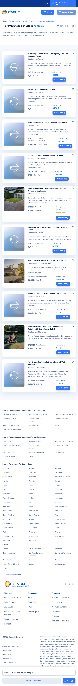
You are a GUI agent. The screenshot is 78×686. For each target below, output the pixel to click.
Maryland (58, 494)
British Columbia (35, 549)
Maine (31, 494)
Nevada (31, 506)
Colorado (58, 472)
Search (7, 673)
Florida (5, 481)
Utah (4, 532)
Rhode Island (34, 523)
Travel (31, 457)
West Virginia (59, 536)
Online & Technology (37, 452)
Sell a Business (10, 602)
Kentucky (58, 489)
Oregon (31, 519)
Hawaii (57, 481)
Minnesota (59, 498)
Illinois (31, 485)
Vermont (32, 532)
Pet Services (33, 425)
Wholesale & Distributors (11, 430)
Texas (57, 528)
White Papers (33, 611)
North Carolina (8, 515)
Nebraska (6, 506)
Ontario (57, 560)
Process (55, 616)
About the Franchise (60, 597)
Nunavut (32, 560)
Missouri (32, 502)
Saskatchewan (60, 564)
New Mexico (33, 511)
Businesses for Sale (16, 21)
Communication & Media (64, 414)
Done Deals (32, 602)
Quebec (32, 564)
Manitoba (58, 549)
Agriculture (6, 441)
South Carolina (60, 523)
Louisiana (6, 494)
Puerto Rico (7, 523)
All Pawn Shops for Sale (12, 575)
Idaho (4, 485)
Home (4, 21)
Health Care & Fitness (10, 425)
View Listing (59, 80)
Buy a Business (10, 607)
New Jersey (7, 511)
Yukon (4, 568)
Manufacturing (8, 452)
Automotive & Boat (9, 414)
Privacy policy (7, 650)
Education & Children (10, 419)
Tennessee (33, 528)
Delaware (32, 477)
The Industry (57, 602)
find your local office (62, 3)
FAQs (30, 607)
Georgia (32, 481)
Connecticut (7, 477)
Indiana (57, 485)
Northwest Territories (63, 553)
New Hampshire (61, 506)
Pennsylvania (60, 519)
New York (58, 511)
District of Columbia (62, 477)
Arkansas (6, 472)
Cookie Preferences (9, 662)
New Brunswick (8, 553)
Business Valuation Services (12, 613)
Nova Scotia (7, 560)
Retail (57, 425)
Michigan (32, 498)
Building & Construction (11, 446)
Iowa (4, 489)
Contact (7, 624)
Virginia (57, 532)
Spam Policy (6, 654)
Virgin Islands (7, 536)
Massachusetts (8, 498)
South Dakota (7, 528)
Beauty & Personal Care (38, 414)
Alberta (5, 549)
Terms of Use (7, 658)
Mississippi (6, 502)
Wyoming (32, 540)
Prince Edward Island (10, 564)
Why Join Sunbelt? (59, 607)
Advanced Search (33, 681)
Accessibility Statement (10, 646)
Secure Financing (11, 619)
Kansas (31, 489)
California (32, 472)
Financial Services (61, 419)
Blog (30, 597)
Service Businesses (9, 457)
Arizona (58, 468)
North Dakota (34, 515)
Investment (56, 611)
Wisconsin (6, 540)
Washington (33, 536)
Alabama (5, 468)
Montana (58, 502)
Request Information (60, 621)
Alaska (31, 468)
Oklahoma (6, 519)
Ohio (56, 515)
